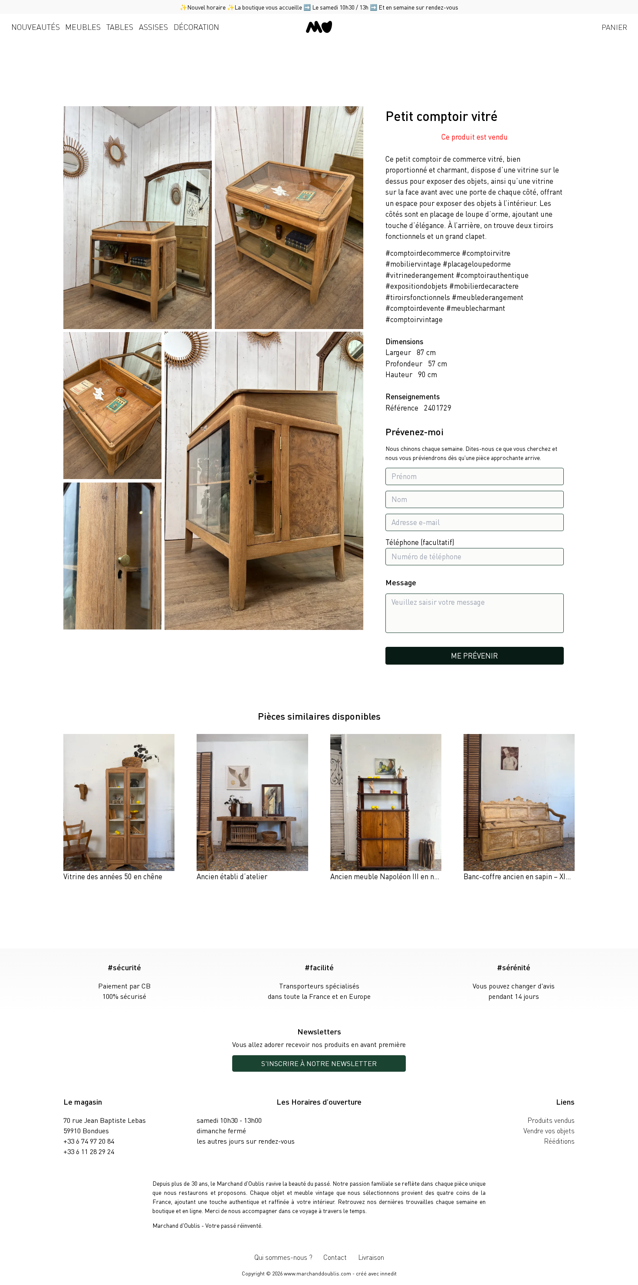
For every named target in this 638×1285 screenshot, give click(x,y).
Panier (614, 27)
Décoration (196, 27)
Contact (335, 1257)
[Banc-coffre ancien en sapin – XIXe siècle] (519, 808)
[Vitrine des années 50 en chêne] (118, 808)
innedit (388, 1273)
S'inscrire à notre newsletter (319, 1063)
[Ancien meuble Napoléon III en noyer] (385, 808)
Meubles (83, 27)
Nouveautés (35, 27)
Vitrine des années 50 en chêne (112, 876)
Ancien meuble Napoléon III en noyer (389, 876)
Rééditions (559, 1140)
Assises (153, 27)
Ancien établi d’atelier (232, 876)
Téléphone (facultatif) (419, 542)
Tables (119, 27)
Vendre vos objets (549, 1130)
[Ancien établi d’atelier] (252, 808)
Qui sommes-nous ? (283, 1257)
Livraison (371, 1257)
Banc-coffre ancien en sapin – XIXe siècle (529, 876)
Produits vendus (551, 1120)
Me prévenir (474, 655)
